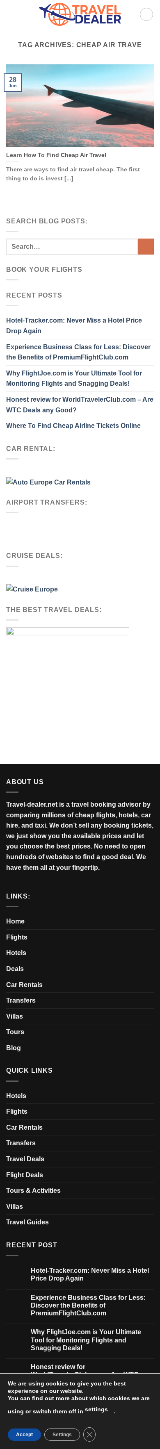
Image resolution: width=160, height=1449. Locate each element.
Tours (15, 1031)
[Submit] (146, 247)
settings (96, 1409)
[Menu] (146, 14)
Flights (16, 937)
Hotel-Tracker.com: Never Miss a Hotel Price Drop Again (74, 325)
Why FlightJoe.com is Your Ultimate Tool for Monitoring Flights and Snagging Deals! (74, 378)
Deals (15, 968)
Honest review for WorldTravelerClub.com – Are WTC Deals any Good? (79, 405)
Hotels (16, 952)
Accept (24, 1435)
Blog (13, 1047)
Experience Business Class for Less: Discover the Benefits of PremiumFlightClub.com (78, 352)
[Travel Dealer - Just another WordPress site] (80, 14)
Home (15, 921)
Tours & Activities (33, 1190)
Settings (62, 1435)
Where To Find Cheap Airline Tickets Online (73, 425)
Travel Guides (27, 1222)
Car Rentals (24, 984)
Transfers (21, 1000)
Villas (14, 1016)
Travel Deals (25, 1159)
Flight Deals (24, 1174)
